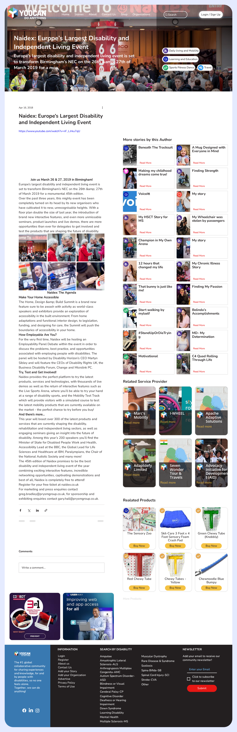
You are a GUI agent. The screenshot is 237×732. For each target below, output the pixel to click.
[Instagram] (37, 710)
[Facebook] (24, 710)
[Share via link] (46, 510)
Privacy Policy (67, 683)
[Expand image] (33, 247)
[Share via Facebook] (20, 510)
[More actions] (102, 107)
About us (63, 664)
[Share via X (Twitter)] (29, 510)
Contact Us (65, 667)
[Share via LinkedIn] (37, 510)
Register (63, 660)
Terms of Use (66, 686)
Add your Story (68, 671)
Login (61, 656)
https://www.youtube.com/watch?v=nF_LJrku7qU (49, 131)
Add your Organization (72, 675)
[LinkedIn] (30, 710)
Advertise (64, 679)
